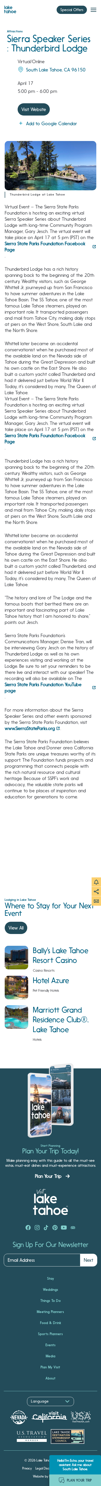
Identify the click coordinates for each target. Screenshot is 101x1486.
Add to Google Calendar (51, 123)
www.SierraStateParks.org (30, 728)
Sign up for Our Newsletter (50, 1244)
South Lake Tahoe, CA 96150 (55, 70)
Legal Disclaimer (46, 1468)
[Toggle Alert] (96, 882)
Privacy (27, 1468)
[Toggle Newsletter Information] (96, 901)
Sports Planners (50, 1334)
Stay (50, 1278)
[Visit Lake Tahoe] (10, 8)
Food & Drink (50, 1323)
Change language (17, 1408)
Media (50, 1356)
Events (51, 1345)
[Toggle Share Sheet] (96, 891)
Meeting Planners (50, 1312)
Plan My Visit (50, 1367)
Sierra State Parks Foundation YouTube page (43, 687)
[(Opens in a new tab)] (28, 1228)
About (51, 1378)
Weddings (50, 1289)
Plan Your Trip (48, 1176)
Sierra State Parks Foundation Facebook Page (45, 247)
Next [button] (88, 1260)
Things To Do (50, 1301)
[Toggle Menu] (93, 10)
